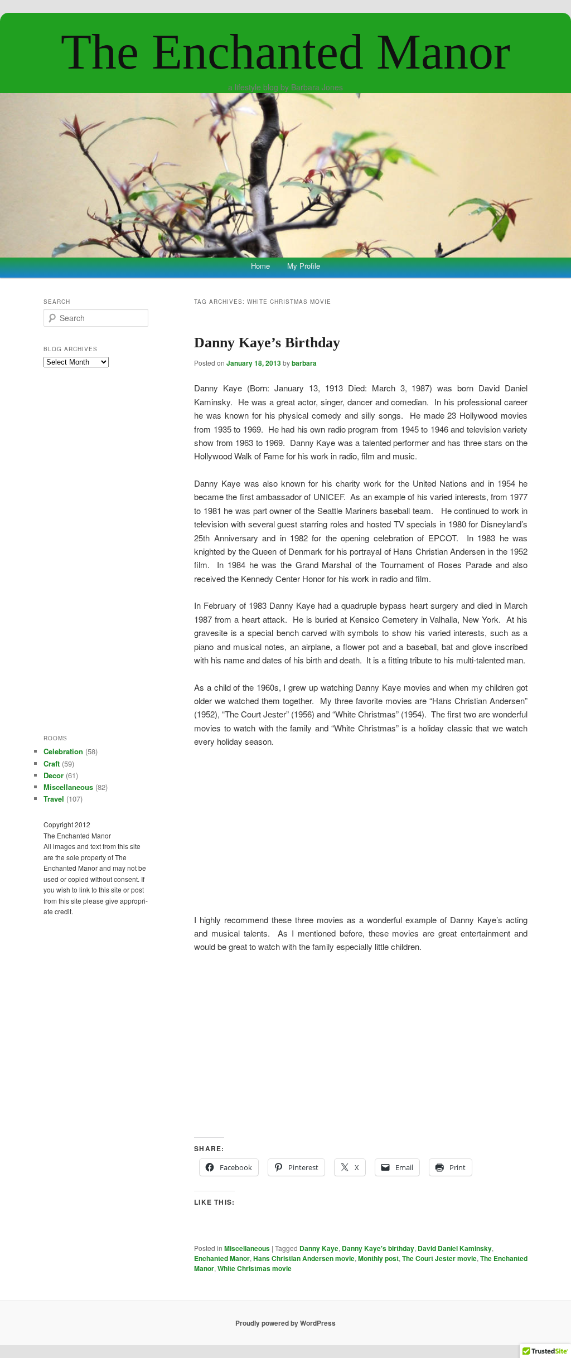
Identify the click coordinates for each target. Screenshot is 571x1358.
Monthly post (378, 1258)
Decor (53, 775)
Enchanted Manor (222, 1258)
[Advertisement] (361, 1045)
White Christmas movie (254, 1268)
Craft (51, 763)
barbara (304, 363)
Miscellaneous (247, 1248)
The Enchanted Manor (285, 51)
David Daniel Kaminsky (455, 1248)
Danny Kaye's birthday (378, 1248)
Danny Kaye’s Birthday (267, 342)
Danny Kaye (318, 1248)
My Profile (303, 265)
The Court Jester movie (439, 1258)
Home (260, 265)
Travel (53, 798)
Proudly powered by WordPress (285, 1323)
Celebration (63, 751)
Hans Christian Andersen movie (304, 1258)
